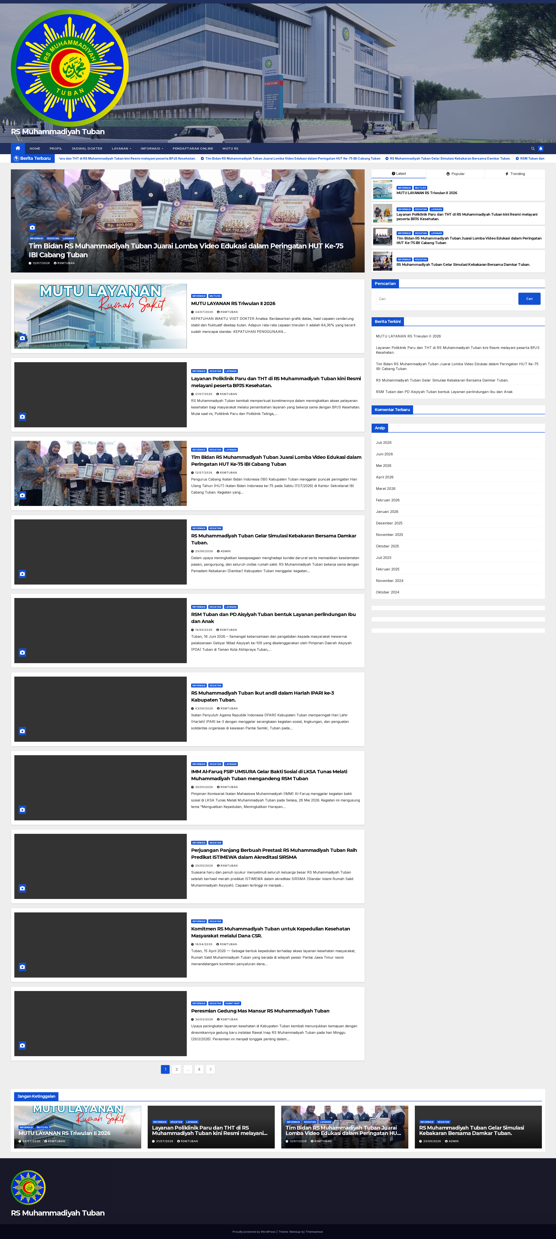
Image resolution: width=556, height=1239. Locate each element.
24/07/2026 (204, 312)
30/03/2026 (204, 1019)
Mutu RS (231, 148)
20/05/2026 (204, 865)
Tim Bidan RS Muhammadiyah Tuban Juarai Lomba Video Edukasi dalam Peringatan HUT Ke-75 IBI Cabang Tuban (343, 1133)
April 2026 (385, 477)
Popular (457, 174)
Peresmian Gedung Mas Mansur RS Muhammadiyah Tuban (260, 1011)
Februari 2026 (388, 500)
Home (35, 148)
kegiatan (53, 247)
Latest (401, 173)
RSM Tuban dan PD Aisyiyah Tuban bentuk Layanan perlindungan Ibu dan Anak (160, 255)
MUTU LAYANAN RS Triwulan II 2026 (427, 193)
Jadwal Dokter (87, 148)
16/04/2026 (204, 944)
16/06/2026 (42, 263)
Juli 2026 (384, 442)
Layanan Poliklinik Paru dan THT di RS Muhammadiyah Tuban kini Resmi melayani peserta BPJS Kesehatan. (207, 1133)
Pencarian (385, 283)
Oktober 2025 (387, 546)
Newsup (295, 1231)
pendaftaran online (193, 148)
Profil (56, 148)
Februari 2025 (388, 569)
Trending (517, 174)
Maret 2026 (385, 488)
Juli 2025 (383, 557)
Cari (529, 298)
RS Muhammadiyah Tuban (57, 131)
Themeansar (314, 1231)
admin (226, 551)
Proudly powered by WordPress (254, 1231)
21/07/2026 (204, 394)
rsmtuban (66, 263)
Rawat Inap (232, 1003)
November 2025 (389, 534)
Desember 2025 (389, 523)
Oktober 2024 (387, 592)
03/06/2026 (204, 708)
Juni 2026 (384, 454)
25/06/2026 (204, 551)
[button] (533, 148)
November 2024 (390, 580)
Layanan (120, 148)
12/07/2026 (204, 472)
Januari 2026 (387, 511)
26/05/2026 (204, 787)
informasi (151, 148)
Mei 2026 (384, 465)
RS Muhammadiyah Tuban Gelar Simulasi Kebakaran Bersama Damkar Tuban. (463, 265)
